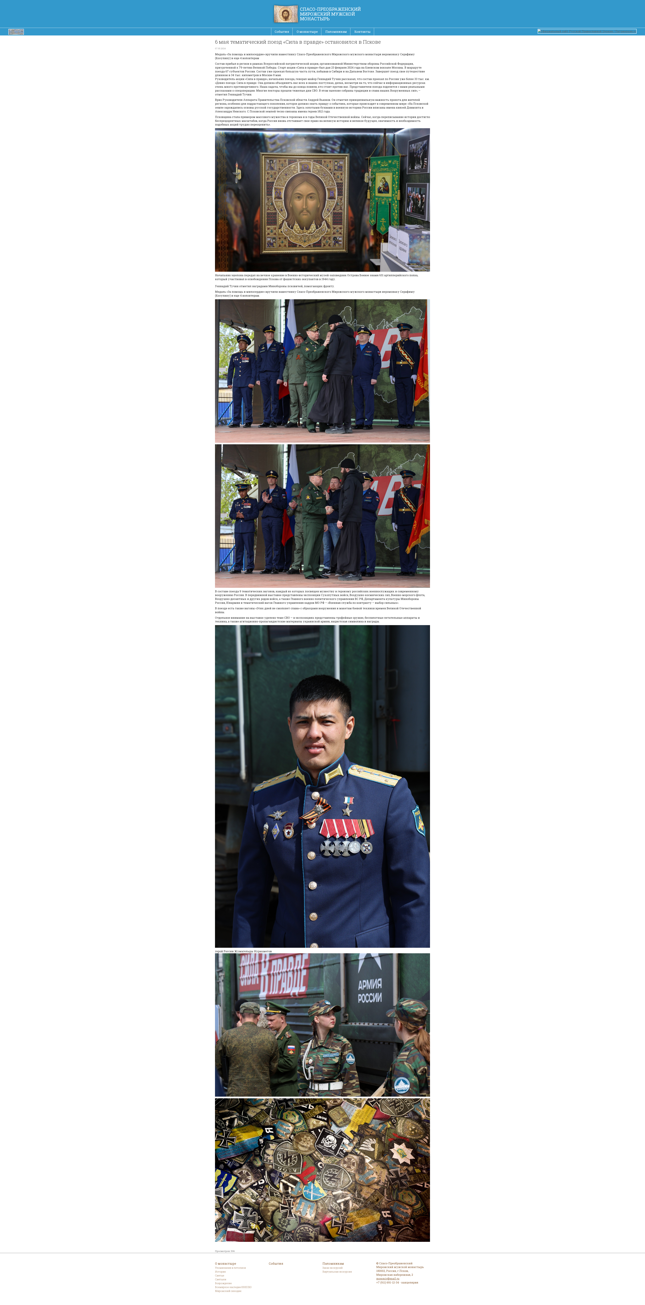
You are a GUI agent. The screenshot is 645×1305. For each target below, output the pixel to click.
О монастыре (307, 32)
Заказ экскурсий (332, 1267)
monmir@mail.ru (387, 1278)
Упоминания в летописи (230, 1267)
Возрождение (223, 1283)
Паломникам (336, 32)
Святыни (220, 1279)
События (282, 32)
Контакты (362, 32)
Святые (219, 1275)
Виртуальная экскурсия (337, 1271)
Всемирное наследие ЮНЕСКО (233, 1287)
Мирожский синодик (228, 1291)
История (220, 1271)
